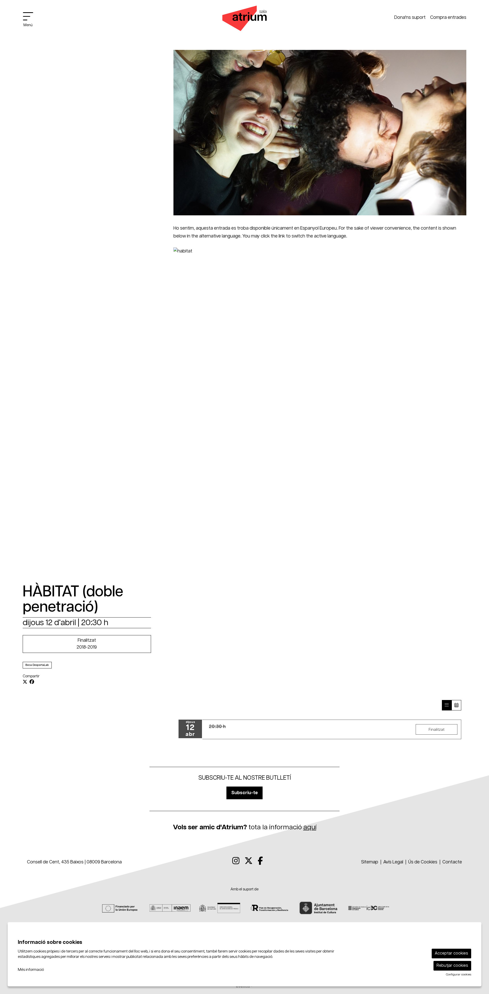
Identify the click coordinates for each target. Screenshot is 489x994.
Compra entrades (448, 17)
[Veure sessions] (447, 705)
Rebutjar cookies (452, 965)
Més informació (31, 970)
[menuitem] (235, 861)
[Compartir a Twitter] (25, 682)
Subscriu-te (244, 793)
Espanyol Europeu (318, 228)
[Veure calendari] (456, 705)
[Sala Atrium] (244, 21)
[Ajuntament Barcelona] (318, 908)
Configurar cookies (458, 974)
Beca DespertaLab (37, 665)
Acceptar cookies (451, 953)
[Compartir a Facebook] (32, 682)
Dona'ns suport (410, 17)
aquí (309, 827)
